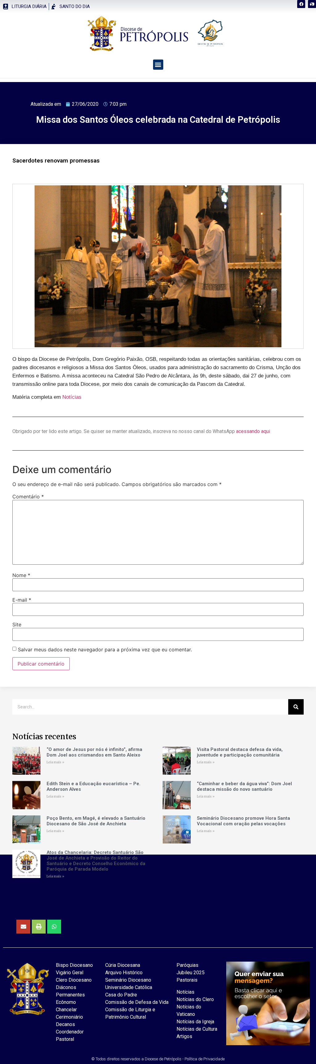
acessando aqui (253, 431)
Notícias (71, 397)
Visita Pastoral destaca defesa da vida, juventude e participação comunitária (240, 752)
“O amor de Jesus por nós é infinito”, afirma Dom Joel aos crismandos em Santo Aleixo (94, 752)
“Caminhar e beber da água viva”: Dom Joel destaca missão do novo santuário (244, 786)
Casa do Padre (121, 995)
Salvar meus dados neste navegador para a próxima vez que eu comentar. (105, 649)
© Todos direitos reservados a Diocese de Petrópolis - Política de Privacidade (158, 1059)
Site (16, 624)
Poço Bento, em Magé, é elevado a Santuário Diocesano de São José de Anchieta (96, 821)
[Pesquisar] (296, 707)
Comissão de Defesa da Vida (136, 1002)
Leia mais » (55, 762)
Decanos (65, 1024)
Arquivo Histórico (124, 972)
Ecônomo (66, 1002)
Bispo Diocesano (74, 965)
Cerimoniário (69, 1017)
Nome (21, 575)
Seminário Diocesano (128, 980)
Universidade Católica (128, 987)
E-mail (21, 599)
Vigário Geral (69, 972)
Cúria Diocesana (122, 965)
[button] (311, 5)
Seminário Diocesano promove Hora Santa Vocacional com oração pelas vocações (243, 821)
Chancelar (66, 1009)
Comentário (28, 496)
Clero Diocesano (74, 980)
